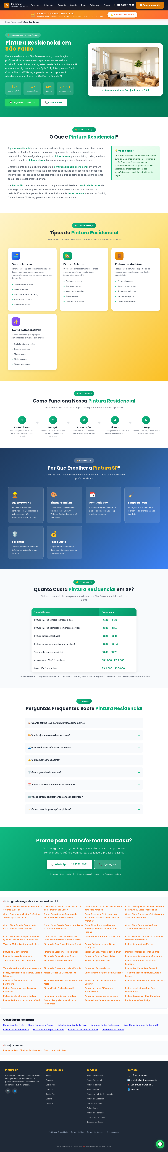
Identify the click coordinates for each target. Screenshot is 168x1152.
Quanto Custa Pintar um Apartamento (103, 1000)
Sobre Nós (48, 5)
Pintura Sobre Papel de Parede (48, 1029)
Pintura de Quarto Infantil (15, 951)
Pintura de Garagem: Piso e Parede (61, 951)
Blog (83, 5)
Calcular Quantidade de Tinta (72, 1025)
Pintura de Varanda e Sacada (17, 956)
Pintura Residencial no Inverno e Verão (22, 1000)
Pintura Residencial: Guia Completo (142, 996)
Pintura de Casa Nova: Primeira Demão (63, 944)
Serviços (35, 5)
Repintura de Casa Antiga (137, 1000)
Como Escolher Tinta (13, 1025)
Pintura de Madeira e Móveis (139, 944)
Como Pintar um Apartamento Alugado (104, 972)
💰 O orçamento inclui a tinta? (44, 760)
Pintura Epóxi (92, 1108)
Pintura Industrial (94, 1085)
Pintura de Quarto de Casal (98, 960)
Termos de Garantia (95, 1132)
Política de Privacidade (58, 1132)
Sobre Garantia (113, 1132)
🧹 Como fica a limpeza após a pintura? (49, 809)
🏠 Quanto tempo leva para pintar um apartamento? (56, 723)
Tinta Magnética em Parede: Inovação (22, 968)
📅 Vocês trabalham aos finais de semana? (51, 784)
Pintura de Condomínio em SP (83, 1029)
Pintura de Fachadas (95, 1113)
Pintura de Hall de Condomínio (100, 1094)
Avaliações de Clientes (113, 1029)
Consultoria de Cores (96, 1117)
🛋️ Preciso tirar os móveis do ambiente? (50, 747)
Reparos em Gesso (95, 1122)
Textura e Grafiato (94, 1103)
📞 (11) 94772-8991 (124, 5)
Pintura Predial (93, 1089)
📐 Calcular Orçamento (122, 14)
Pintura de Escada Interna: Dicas (59, 956)
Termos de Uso (77, 1132)
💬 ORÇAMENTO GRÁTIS (22, 102)
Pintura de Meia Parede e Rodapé (19, 996)
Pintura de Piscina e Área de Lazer (102, 996)
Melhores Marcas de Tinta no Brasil (142, 951)
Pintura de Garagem (95, 1099)
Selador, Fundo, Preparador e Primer (103, 951)
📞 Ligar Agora (107, 864)
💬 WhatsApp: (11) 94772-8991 (69, 864)
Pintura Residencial (95, 1075)
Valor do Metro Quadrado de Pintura (21, 944)
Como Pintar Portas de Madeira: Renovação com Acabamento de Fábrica (101, 928)
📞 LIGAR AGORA (54, 102)
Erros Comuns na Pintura (16, 1029)
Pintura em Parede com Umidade (60, 996)
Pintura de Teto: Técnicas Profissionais (22, 1050)
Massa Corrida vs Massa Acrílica (60, 972)
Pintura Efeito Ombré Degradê (59, 988)
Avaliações (50, 1094)
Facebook (135, 1089)
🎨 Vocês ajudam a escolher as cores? (49, 735)
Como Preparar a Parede (41, 1025)
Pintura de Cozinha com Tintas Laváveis (145, 980)
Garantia (62, 5)
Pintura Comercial (94, 1080)
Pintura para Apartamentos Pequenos (143, 956)
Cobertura (94, 5)
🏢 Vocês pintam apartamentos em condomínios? (55, 797)
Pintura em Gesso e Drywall (98, 968)
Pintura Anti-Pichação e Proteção (141, 968)
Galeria (73, 5)
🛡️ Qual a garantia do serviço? (44, 772)
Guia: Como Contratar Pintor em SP (141, 1025)
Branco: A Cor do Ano (55, 1050)
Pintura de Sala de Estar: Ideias (100, 956)
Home (7, 22)
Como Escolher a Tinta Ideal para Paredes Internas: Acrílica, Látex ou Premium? (102, 917)
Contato (107, 5)
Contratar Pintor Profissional (105, 1025)
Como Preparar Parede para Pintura (102, 936)
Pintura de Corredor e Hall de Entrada (62, 968)
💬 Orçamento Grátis (150, 5)
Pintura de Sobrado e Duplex (58, 960)
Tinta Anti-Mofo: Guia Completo (19, 960)
